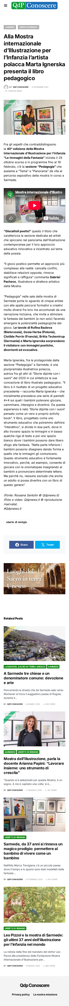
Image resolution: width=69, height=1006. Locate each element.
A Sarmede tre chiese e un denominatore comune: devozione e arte (33, 678)
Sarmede (10, 27)
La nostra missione (45, 994)
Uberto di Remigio (28, 27)
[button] (6, 5)
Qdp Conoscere (34, 985)
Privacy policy (21, 994)
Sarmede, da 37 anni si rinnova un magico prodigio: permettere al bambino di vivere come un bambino (33, 851)
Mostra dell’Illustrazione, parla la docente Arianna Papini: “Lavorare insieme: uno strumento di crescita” (34, 766)
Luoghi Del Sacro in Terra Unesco (25, 666)
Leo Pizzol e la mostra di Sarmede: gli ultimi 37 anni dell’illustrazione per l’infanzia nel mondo (33, 940)
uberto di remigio (16, 522)
